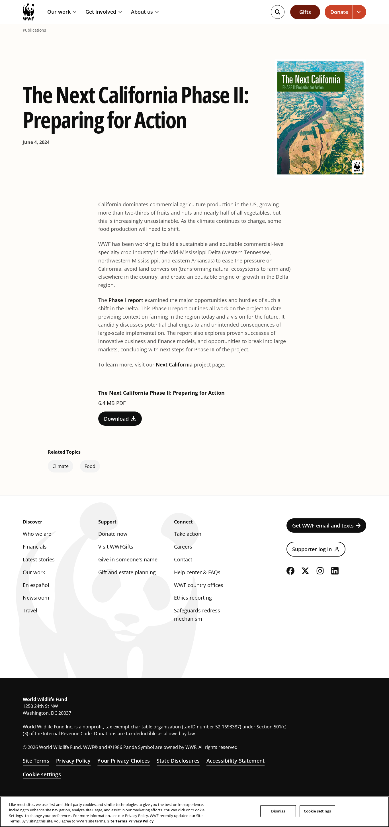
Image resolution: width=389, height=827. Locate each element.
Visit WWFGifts (115, 546)
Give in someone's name (127, 559)
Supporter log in (312, 549)
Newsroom (36, 597)
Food (90, 466)
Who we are (37, 533)
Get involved (100, 12)
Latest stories (39, 559)
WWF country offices (198, 585)
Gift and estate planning (127, 572)
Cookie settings (42, 774)
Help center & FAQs (197, 572)
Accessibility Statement (235, 760)
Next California (174, 364)
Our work (59, 12)
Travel (30, 610)
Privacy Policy (73, 760)
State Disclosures (178, 760)
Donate (339, 12)
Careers (183, 546)
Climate (60, 466)
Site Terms (36, 760)
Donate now (112, 533)
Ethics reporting (193, 597)
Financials (35, 546)
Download (116, 418)
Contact (183, 559)
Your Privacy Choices (123, 760)
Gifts (305, 12)
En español (36, 585)
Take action (187, 533)
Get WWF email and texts (323, 525)
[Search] (277, 12)
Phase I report (125, 300)
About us (142, 12)
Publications (34, 30)
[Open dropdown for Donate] (359, 12)
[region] (194, 811)
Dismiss (278, 811)
